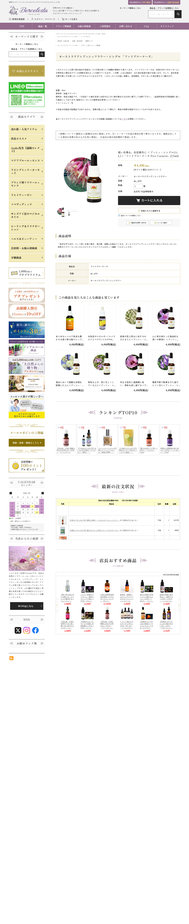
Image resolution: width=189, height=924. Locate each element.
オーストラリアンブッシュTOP (68, 37)
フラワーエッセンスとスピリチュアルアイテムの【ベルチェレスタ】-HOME (80, 34)
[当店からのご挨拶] (27, 558)
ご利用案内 (104, 26)
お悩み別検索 (84, 26)
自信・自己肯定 (77, 41)
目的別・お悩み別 (63, 41)
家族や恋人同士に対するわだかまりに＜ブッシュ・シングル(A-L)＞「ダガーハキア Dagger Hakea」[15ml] (133, 338)
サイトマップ (167, 26)
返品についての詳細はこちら (131, 215)
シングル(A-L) (85, 37)
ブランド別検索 (63, 26)
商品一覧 (42, 26)
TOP (21, 26)
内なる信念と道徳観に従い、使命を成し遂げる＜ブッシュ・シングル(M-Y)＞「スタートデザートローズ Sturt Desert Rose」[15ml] (133, 384)
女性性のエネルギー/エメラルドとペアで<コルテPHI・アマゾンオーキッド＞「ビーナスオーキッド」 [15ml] (101, 338)
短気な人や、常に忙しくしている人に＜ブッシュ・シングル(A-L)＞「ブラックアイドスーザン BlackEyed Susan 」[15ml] (101, 384)
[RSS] (11, 659)
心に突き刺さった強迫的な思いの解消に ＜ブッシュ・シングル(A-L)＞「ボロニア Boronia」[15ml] (165, 338)
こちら (124, 118)
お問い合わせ (125, 26)
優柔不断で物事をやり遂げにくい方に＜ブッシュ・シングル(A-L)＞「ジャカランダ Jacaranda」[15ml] (165, 384)
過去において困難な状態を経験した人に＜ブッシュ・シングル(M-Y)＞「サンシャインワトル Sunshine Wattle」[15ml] (69, 384)
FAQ (146, 26)
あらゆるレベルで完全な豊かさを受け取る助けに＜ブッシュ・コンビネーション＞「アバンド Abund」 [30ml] (69, 338)
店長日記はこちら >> (26, 606)
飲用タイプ (89, 41)
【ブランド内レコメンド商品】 (91, 45)
